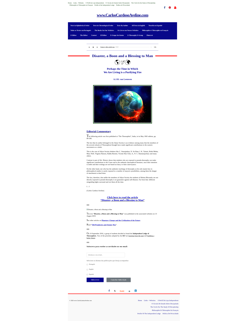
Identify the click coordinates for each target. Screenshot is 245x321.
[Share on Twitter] (115, 291)
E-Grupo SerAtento (117, 35)
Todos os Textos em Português (80, 30)
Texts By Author (122, 25)
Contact (94, 35)
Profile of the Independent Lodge (104, 5)
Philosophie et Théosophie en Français (81, 5)
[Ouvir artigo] (93, 47)
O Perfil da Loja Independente (95, 3)
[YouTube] (175, 7)
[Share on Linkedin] (136, 291)
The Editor (84, 35)
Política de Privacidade (123, 5)
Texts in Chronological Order (103, 25)
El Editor (103, 35)
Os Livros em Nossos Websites (128, 30)
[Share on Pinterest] (129, 291)
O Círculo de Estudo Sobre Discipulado (118, 3)
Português (92, 264)
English (91, 269)
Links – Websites (78, 3)
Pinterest (150, 35)
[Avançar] (97, 47)
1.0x (155, 47)
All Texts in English (138, 25)
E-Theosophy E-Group (135, 35)
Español (91, 274)
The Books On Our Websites (104, 30)
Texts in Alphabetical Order (79, 25)
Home (70, 3)
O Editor (73, 35)
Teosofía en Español (155, 25)
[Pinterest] (170, 7)
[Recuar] (89, 47)
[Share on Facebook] (109, 291)
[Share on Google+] (122, 291)
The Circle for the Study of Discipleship (143, 3)
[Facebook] (164, 7)
